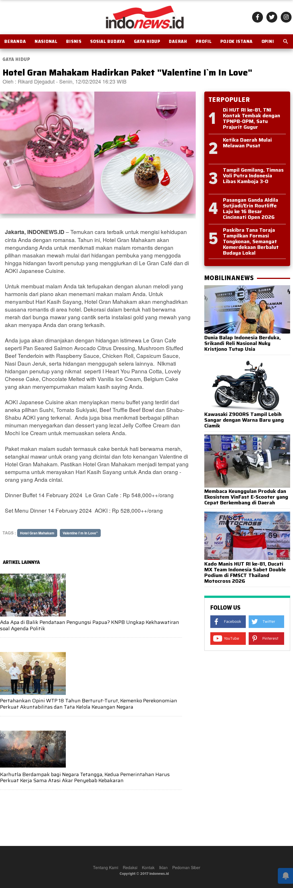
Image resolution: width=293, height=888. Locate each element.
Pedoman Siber (186, 867)
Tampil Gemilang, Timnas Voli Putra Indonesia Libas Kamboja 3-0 (253, 175)
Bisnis (73, 41)
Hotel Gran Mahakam (37, 533)
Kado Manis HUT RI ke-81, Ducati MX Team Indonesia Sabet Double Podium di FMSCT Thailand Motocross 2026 (245, 572)
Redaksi (130, 867)
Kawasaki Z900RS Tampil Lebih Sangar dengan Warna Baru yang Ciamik (244, 420)
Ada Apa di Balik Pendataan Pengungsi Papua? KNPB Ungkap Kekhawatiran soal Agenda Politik (89, 625)
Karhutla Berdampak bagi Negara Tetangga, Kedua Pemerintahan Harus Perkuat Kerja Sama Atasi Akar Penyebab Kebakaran (85, 777)
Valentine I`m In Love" (80, 533)
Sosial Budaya (107, 41)
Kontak (148, 867)
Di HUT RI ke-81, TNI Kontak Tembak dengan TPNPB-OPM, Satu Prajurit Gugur (251, 118)
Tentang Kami (105, 867)
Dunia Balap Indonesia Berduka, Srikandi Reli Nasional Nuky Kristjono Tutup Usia (242, 343)
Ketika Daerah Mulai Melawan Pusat (247, 143)
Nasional (46, 41)
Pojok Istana (236, 41)
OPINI (268, 41)
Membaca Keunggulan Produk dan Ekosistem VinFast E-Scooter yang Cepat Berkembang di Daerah (246, 497)
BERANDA (15, 41)
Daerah (178, 41)
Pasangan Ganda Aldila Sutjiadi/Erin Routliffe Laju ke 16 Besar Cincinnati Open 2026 (250, 208)
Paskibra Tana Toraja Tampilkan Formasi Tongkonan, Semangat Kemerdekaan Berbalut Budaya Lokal (251, 241)
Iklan (163, 867)
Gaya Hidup (147, 41)
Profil (203, 41)
